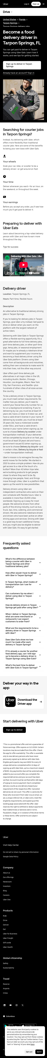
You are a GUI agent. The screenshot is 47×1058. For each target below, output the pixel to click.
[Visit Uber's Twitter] (23, 1005)
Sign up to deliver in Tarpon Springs (19, 65)
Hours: (6, 299)
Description (8, 306)
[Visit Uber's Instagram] (17, 1005)
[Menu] (43, 4)
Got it (39, 1052)
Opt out (29, 1052)
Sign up (36, 4)
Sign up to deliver (14, 730)
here (32, 1044)
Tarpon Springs (10, 23)
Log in (26, 4)
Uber (5, 3)
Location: (7, 294)
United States (9, 19)
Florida (22, 19)
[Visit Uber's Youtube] (11, 1005)
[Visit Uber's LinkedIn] (5, 1005)
